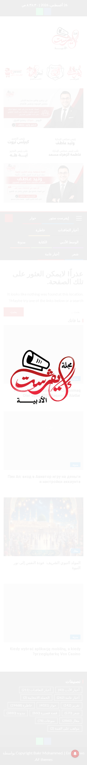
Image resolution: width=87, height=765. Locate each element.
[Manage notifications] (75, 754)
